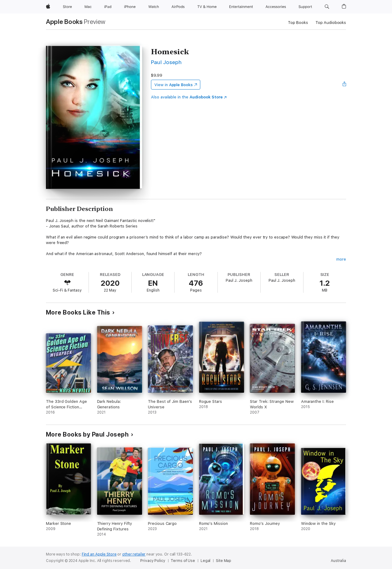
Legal (205, 561)
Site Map (223, 561)
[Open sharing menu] (344, 84)
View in (173, 84)
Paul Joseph (166, 62)
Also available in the (187, 97)
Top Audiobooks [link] (330, 22)
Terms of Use (183, 561)
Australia (338, 561)
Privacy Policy (152, 561)
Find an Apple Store (99, 554)
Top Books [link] (298, 22)
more (341, 259)
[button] (327, 6)
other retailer (133, 554)
